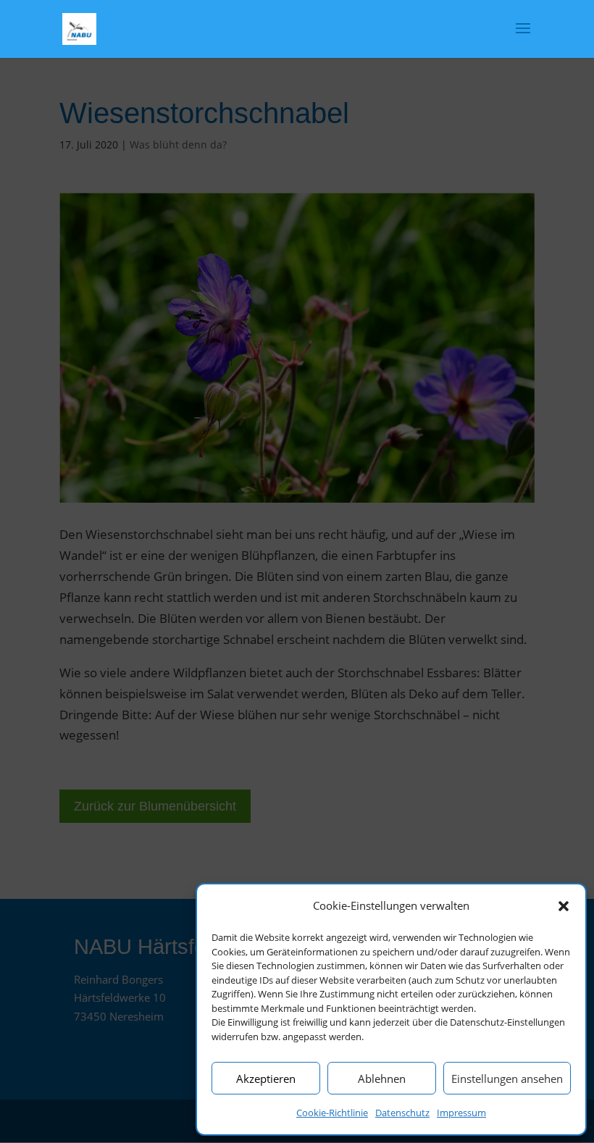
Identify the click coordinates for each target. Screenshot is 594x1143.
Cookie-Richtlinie (332, 1112)
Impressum (461, 1112)
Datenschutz (402, 1112)
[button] (563, 906)
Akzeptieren (266, 1078)
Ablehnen (382, 1078)
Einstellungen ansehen (507, 1078)
